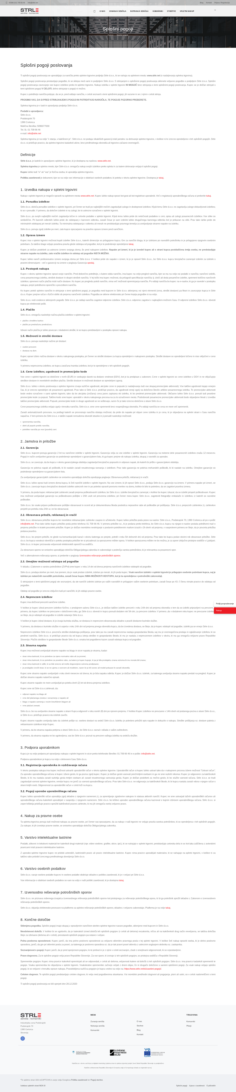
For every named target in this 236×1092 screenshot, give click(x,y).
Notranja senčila (139, 11)
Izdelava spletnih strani (29, 1086)
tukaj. (131, 244)
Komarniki (158, 11)
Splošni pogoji (122, 35)
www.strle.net (104, 161)
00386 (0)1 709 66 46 (17, 3)
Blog (201, 3)
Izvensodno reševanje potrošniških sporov (100, 555)
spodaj (90, 263)
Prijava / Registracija (222, 3)
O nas (102, 11)
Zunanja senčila (117, 11)
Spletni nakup (187, 11)
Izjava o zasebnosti (197, 1086)
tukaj (161, 178)
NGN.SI (42, 1086)
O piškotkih (211, 1086)
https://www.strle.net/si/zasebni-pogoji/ (142, 969)
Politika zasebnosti (79, 1080)
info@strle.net (33, 3)
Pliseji (188, 1026)
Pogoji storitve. (97, 1080)
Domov (110, 35)
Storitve (171, 11)
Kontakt (209, 3)
